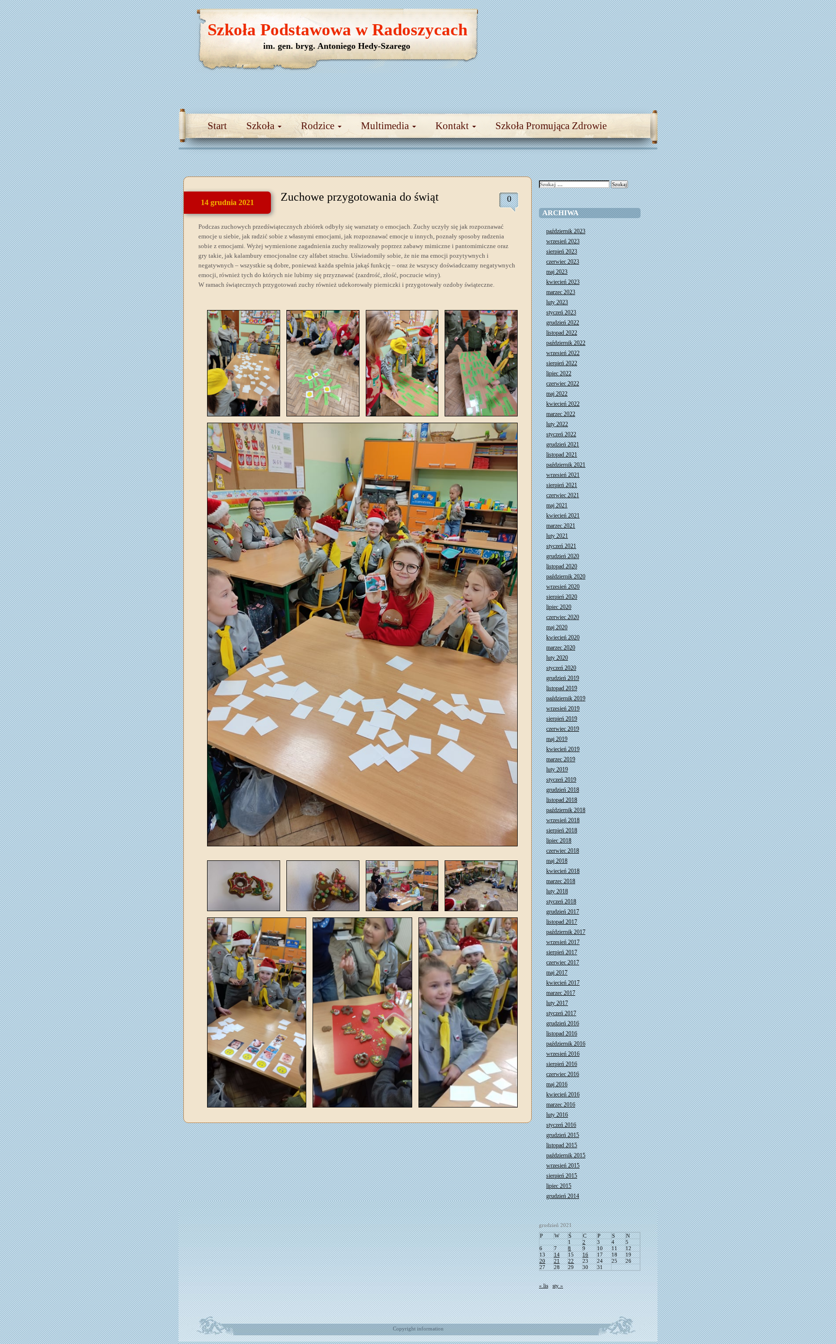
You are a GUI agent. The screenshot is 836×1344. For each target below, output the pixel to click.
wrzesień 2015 (563, 1165)
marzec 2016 (560, 1104)
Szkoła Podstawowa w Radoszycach (337, 29)
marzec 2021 (560, 525)
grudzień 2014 (562, 1196)
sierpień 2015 (561, 1175)
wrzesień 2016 (563, 1053)
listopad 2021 (561, 454)
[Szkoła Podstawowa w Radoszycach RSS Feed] (604, 19)
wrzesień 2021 (563, 475)
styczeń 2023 (561, 312)
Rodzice (319, 126)
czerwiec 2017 (562, 962)
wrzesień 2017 (563, 942)
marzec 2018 (560, 881)
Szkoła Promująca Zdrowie (551, 126)
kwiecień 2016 (563, 1094)
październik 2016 (565, 1043)
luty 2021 (557, 535)
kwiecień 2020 (563, 637)
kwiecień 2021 (563, 515)
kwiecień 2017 (563, 982)
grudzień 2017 (562, 911)
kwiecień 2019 (563, 749)
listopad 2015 (561, 1145)
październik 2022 (565, 343)
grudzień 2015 (562, 1135)
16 (585, 1254)
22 (571, 1261)
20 (542, 1261)
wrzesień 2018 (563, 820)
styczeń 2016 (561, 1125)
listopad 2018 (561, 800)
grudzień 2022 (562, 322)
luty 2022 (557, 424)
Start (217, 126)
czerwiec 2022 (562, 383)
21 (557, 1261)
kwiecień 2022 (563, 403)
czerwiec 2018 (562, 850)
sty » (557, 1285)
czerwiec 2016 (562, 1074)
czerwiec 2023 (562, 261)
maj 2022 (556, 393)
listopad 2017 (561, 921)
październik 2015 (565, 1155)
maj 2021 (556, 505)
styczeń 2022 (561, 434)
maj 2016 (556, 1084)
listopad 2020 (561, 566)
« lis (543, 1285)
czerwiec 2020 (562, 617)
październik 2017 (565, 932)
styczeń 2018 (561, 901)
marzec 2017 (560, 993)
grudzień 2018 (562, 789)
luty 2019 (557, 769)
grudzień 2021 (562, 444)
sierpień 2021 (561, 485)
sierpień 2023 (561, 251)
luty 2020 (557, 657)
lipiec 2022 (558, 373)
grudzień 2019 (562, 678)
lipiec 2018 (558, 840)
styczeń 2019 (561, 779)
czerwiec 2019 (562, 728)
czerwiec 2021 (562, 495)
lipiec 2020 (558, 607)
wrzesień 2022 (563, 353)
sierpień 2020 (561, 596)
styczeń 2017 (561, 1013)
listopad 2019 (561, 688)
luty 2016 (557, 1114)
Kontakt (453, 126)
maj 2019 (556, 739)
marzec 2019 (560, 759)
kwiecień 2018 (563, 871)
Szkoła (261, 126)
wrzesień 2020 (563, 586)
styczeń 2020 (561, 668)
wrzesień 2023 (563, 241)
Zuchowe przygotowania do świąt (360, 197)
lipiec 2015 (558, 1185)
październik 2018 (565, 810)
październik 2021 (565, 464)
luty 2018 (557, 891)
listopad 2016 (561, 1033)
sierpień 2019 (561, 718)
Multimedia (386, 126)
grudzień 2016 (562, 1023)
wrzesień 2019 (563, 708)
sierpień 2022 (561, 363)
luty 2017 (557, 1003)
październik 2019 (565, 698)
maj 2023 (556, 271)
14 (557, 1254)
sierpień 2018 (561, 830)
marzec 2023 (560, 292)
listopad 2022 (561, 332)
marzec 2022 (560, 414)
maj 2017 (556, 972)
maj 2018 (556, 860)
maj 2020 (556, 627)
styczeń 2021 (561, 546)
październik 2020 (565, 576)
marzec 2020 (560, 647)
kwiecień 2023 (563, 282)
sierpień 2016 (561, 1064)
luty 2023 (557, 302)
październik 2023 (565, 231)
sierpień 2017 (561, 952)
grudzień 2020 (562, 556)
